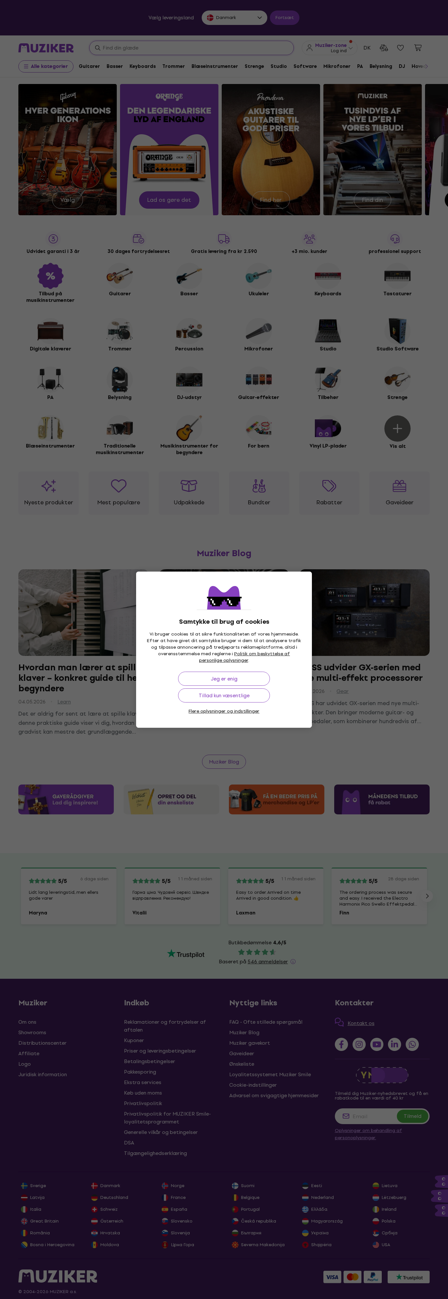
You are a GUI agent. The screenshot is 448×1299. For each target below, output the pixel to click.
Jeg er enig (224, 679)
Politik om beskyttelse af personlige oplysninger (244, 657)
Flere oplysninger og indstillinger (224, 711)
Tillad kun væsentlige (224, 695)
